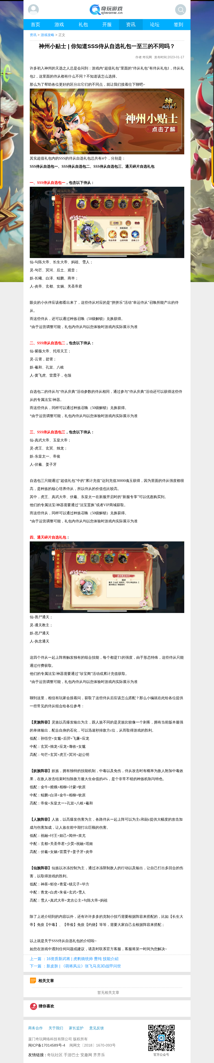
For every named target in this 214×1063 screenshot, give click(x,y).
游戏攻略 (47, 35)
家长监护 (76, 1028)
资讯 (33, 35)
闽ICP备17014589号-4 (46, 1045)
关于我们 (56, 1028)
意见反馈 (96, 1028)
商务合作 (35, 1028)
